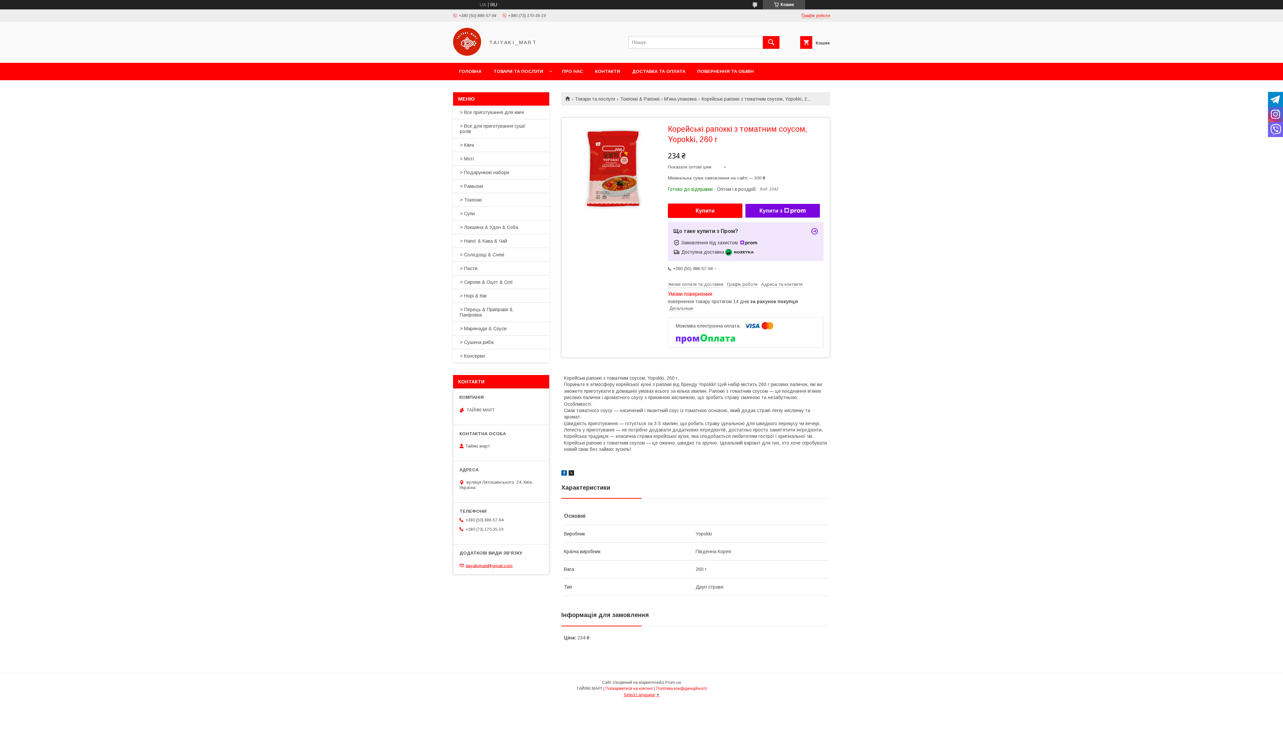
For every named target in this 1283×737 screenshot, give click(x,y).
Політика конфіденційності (681, 688)
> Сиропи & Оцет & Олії (486, 282)
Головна (470, 71)
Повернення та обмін (725, 71)
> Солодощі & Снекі (482, 254)
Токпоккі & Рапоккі (640, 99)
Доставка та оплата (658, 71)
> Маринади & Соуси (483, 328)
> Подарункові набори (484, 172)
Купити (705, 211)
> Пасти (468, 268)
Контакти (607, 71)
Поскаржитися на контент (629, 688)
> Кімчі (467, 145)
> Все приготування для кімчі (492, 112)
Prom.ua (673, 682)
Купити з (770, 211)
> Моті (467, 158)
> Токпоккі (471, 200)
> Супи (467, 213)
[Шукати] (771, 42)
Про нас (572, 71)
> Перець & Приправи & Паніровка (486, 312)
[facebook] (564, 474)
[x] (571, 474)
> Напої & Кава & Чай (483, 241)
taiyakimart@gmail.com (489, 565)
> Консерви (472, 356)
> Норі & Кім (473, 295)
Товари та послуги (518, 71)
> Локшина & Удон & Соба (489, 227)
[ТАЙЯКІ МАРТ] (467, 54)
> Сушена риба (476, 342)
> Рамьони (471, 186)
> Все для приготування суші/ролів (492, 128)
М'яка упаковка (680, 99)
